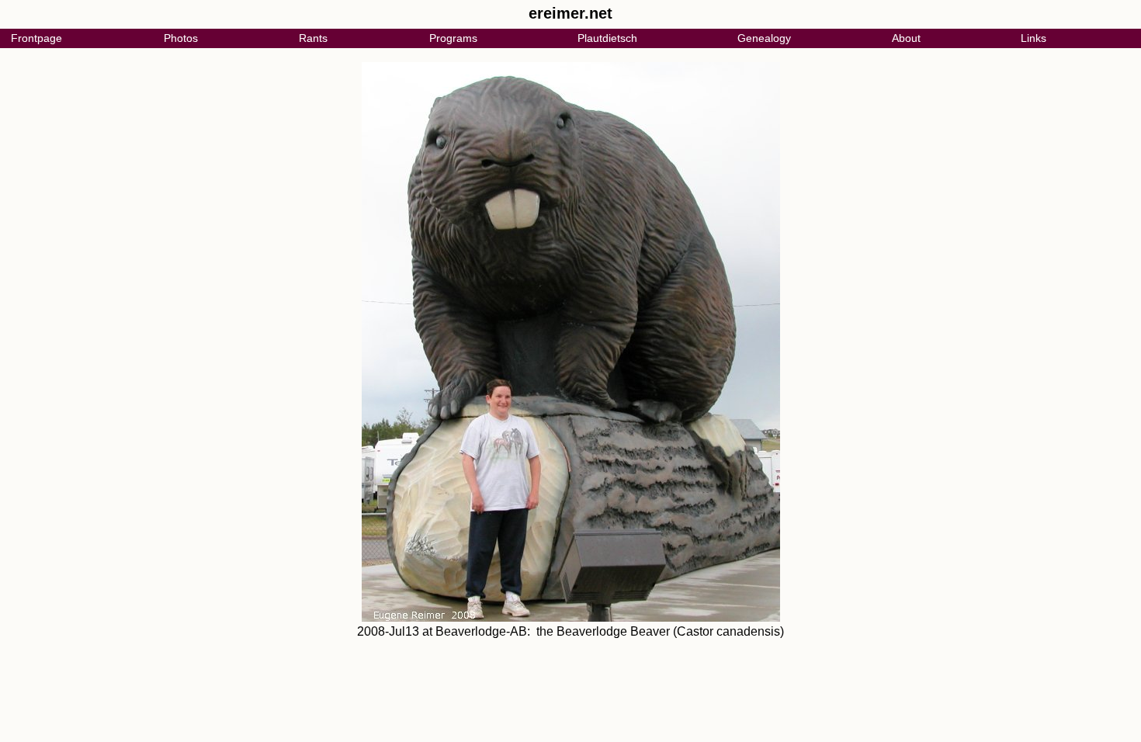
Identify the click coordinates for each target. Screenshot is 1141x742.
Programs (453, 38)
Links (1033, 38)
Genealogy (764, 38)
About (906, 38)
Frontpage (36, 38)
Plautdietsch (607, 38)
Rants (313, 38)
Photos (181, 38)
